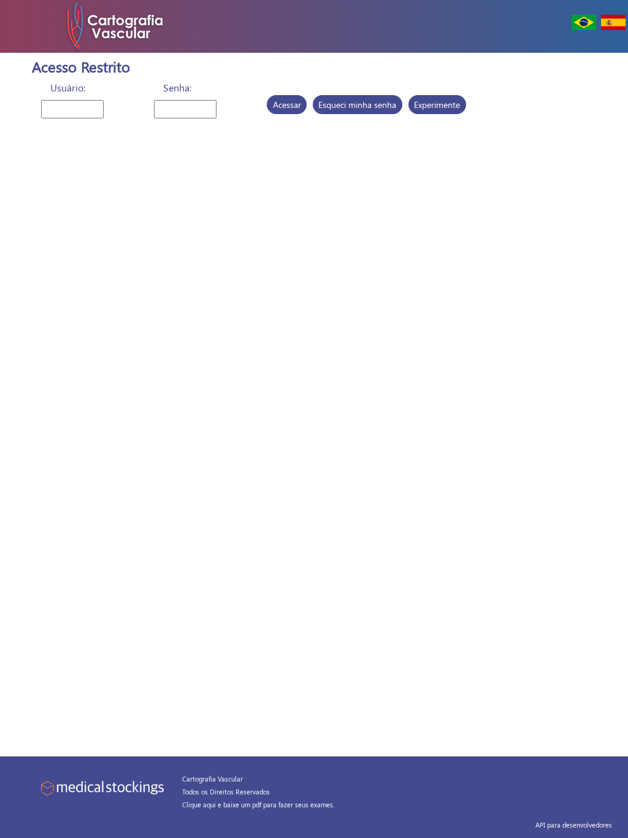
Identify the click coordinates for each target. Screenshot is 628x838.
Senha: (177, 87)
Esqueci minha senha (357, 104)
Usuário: (67, 87)
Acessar (287, 104)
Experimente (437, 104)
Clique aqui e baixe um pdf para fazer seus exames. (258, 804)
